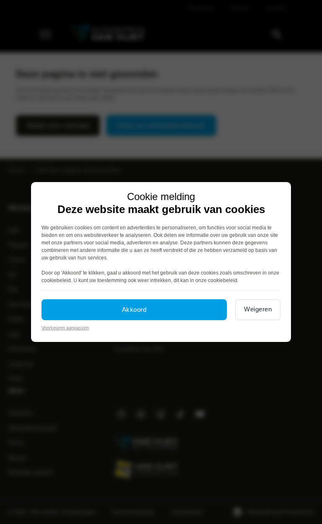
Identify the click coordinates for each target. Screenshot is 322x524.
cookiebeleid (56, 280)
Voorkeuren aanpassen (65, 327)
